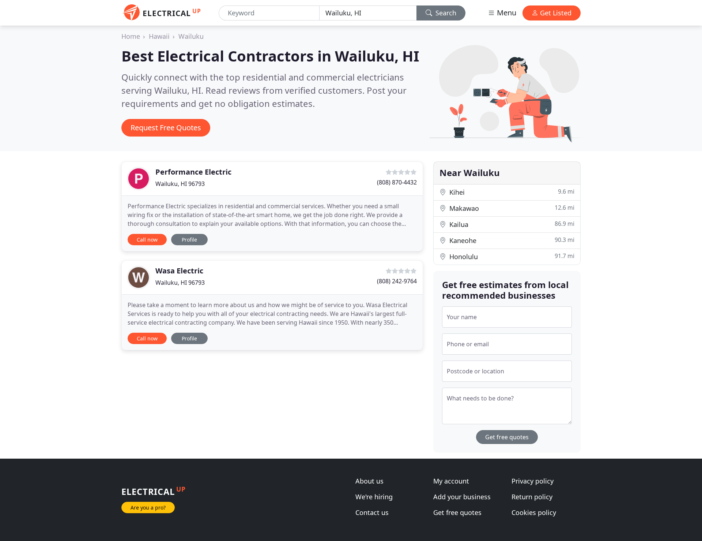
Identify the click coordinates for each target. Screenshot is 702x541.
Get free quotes (507, 437)
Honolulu (511, 256)
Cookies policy (534, 512)
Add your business (462, 496)
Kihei (511, 192)
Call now (147, 239)
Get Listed (554, 12)
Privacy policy (533, 481)
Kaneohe (511, 240)
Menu (505, 13)
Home (130, 36)
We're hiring (374, 496)
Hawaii (159, 36)
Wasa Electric (179, 271)
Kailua (511, 224)
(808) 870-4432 (397, 182)
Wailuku (191, 36)
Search (445, 12)
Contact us (372, 512)
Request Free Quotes (166, 128)
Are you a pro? (148, 507)
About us (369, 481)
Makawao (511, 208)
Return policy (532, 496)
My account (451, 481)
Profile (189, 239)
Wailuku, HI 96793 (180, 184)
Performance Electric (193, 172)
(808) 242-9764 (397, 281)
